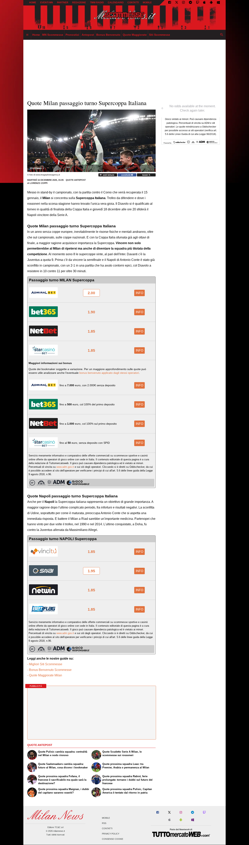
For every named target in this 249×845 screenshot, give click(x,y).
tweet (145, 175)
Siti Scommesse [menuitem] (159, 34)
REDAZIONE (79, 2)
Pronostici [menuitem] (72, 34)
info (139, 293)
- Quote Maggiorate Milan (44, 675)
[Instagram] (183, 2)
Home (32, 2)
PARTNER (62, 2)
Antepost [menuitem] (88, 34)
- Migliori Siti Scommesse (44, 664)
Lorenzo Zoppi (38, 183)
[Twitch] (197, 2)
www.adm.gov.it (65, 466)
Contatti (107, 828)
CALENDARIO (116, 2)
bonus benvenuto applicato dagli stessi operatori (109, 372)
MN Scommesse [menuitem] (52, 34)
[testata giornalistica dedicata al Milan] (124, 18)
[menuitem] (27, 35)
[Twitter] (176, 2)
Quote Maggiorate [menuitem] (135, 34)
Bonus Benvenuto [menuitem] (108, 34)
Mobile (106, 818)
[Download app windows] (218, 2)
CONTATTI (133, 2)
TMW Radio (97, 2)
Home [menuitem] (36, 34)
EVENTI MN (46, 2)
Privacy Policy (110, 834)
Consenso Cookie (112, 839)
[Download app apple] (204, 2)
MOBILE (147, 2)
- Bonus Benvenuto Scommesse (49, 669)
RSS (104, 823)
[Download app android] (211, 2)
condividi (126, 175)
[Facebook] (169, 2)
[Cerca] (222, 35)
